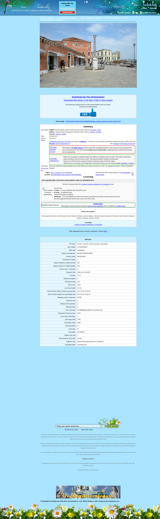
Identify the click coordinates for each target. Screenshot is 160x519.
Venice (99, 130)
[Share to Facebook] (84, 2)
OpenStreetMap (125, 172)
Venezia (98, 132)
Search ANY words (87, 430)
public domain (78, 148)
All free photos (47, 18)
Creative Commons (87, 184)
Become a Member (124, 13)
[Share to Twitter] (87, 2)
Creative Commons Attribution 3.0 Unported (88, 224)
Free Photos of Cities (67, 18)
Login (144, 8)
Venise (64, 134)
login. (105, 231)
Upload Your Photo (149, 13)
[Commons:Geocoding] (133, 174)
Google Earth (100, 175)
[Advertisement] (88, 384)
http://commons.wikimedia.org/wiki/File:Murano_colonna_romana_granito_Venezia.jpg (93, 121)
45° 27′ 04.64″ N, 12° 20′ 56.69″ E (61, 172)
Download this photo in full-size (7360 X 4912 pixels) (88, 100)
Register (153, 8)
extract (131, 163)
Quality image (98, 204)
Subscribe (67, 12)
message (117, 143)
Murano (93, 130)
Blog (136, 13)
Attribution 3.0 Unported (101, 184)
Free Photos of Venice (91, 18)
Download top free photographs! (88, 97)
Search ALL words (72, 430)
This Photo (68, 141)
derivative (124, 163)
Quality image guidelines (95, 206)
